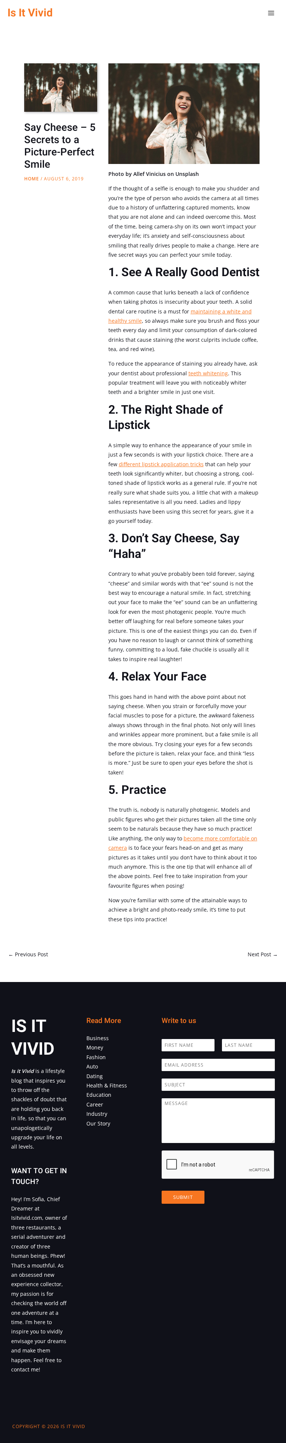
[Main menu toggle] (271, 13)
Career (94, 1104)
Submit (183, 1197)
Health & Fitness (106, 1085)
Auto (92, 1066)
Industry (96, 1113)
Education (98, 1094)
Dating (94, 1076)
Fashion (96, 1057)
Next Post (263, 954)
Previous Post (28, 954)
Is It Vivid (30, 13)
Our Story (98, 1123)
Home (31, 179)
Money (94, 1047)
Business (97, 1038)
